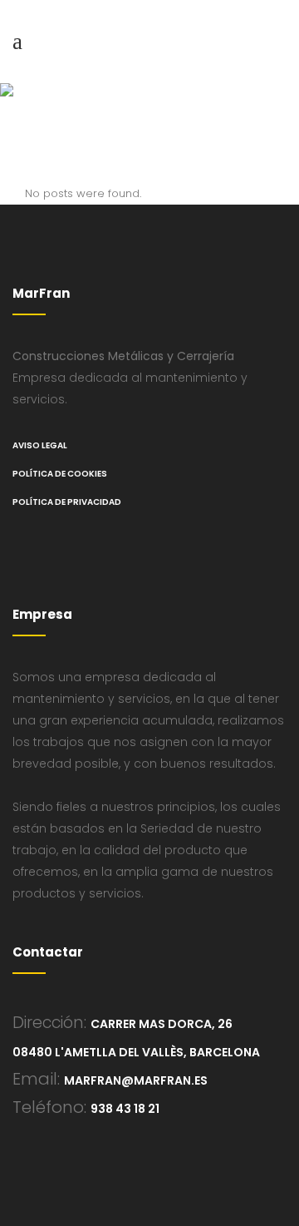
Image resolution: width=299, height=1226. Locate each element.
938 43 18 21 (125, 1108)
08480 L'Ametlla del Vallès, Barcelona (136, 1052)
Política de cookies (59, 473)
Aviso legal (39, 445)
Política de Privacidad (66, 502)
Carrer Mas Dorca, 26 (162, 1024)
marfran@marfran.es (136, 1080)
